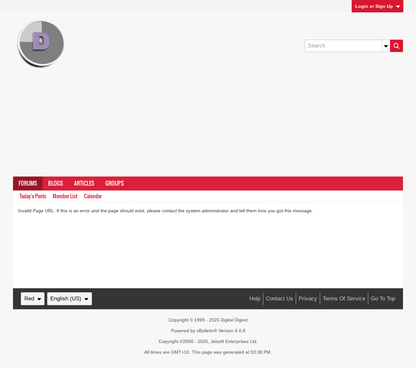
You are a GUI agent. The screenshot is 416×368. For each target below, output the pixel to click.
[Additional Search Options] (386, 46)
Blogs (55, 183)
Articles (84, 183)
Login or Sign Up (374, 6)
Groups (114, 183)
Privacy (308, 299)
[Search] (396, 46)
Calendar (93, 196)
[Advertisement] (208, 127)
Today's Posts (33, 196)
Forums (28, 183)
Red (29, 299)
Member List (65, 196)
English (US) (65, 299)
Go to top (383, 299)
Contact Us (279, 299)
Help (254, 299)
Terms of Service (344, 299)
